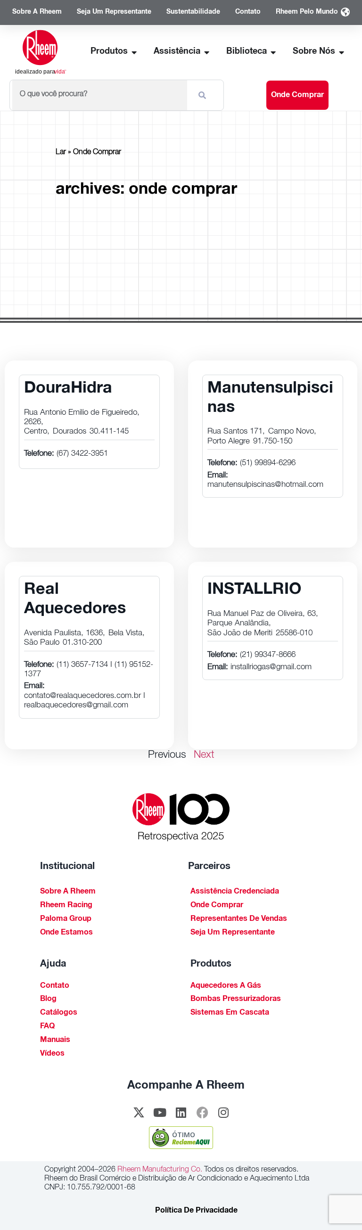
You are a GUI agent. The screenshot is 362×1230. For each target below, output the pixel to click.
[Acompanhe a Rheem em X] (138, 1112)
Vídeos (52, 1054)
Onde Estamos (66, 933)
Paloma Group (65, 919)
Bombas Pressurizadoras (235, 999)
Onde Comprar (216, 906)
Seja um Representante (232, 933)
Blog (48, 999)
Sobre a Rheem (68, 892)
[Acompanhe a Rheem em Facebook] (202, 1112)
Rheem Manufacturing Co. (158, 1170)
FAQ (47, 1027)
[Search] (204, 95)
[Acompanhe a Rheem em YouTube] (159, 1112)
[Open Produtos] (134, 52)
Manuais (55, 1040)
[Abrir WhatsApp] (339, 1206)
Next (204, 755)
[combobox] (99, 95)
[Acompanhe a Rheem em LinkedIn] (181, 1112)
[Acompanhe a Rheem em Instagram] (223, 1112)
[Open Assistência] (207, 52)
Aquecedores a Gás (225, 986)
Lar (61, 152)
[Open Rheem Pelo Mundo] (345, 12)
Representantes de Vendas (238, 919)
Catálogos (58, 1013)
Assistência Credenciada (234, 892)
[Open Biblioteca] (273, 52)
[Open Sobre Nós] (341, 52)
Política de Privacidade (196, 1211)
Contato (54, 986)
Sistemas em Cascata (229, 1013)
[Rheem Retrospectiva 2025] (181, 817)
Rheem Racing (66, 906)
